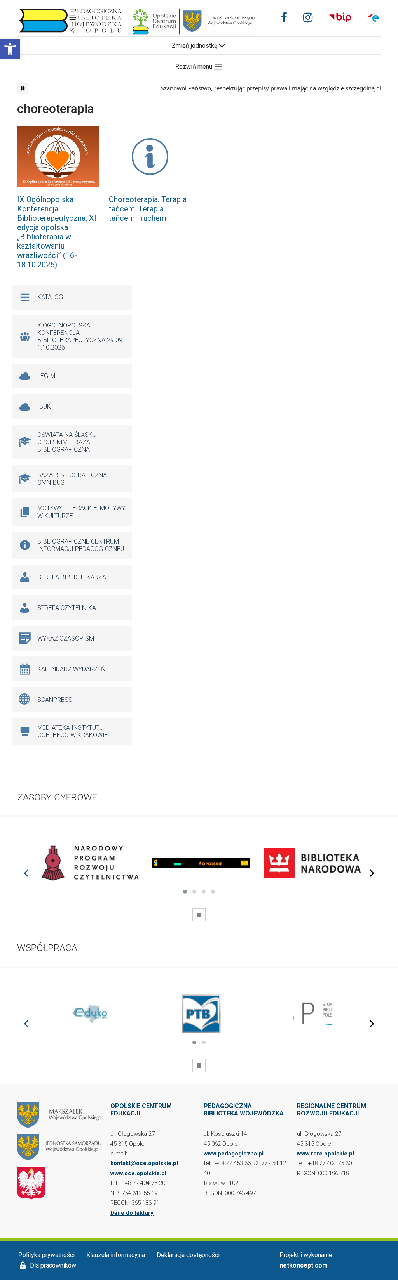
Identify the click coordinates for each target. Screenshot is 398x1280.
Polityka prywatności (46, 1255)
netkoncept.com (303, 1265)
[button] (10, 49)
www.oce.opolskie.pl (138, 1173)
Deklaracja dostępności (188, 1255)
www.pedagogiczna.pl (234, 1153)
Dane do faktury (132, 1212)
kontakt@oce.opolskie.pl (144, 1163)
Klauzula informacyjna (115, 1255)
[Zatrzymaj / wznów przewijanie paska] (22, 88)
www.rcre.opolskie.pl (325, 1153)
